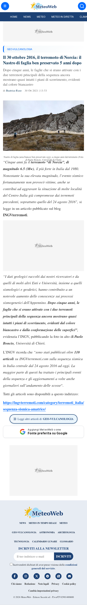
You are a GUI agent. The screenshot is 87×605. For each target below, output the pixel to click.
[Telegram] (48, 576)
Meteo (41, 16)
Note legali (43, 584)
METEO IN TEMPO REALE (43, 523)
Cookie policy (69, 584)
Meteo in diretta (62, 16)
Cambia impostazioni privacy (43, 590)
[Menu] (5, 6)
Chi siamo (16, 584)
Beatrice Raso (14, 90)
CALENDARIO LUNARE (44, 541)
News (27, 16)
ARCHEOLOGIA (66, 532)
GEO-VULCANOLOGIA (19, 49)
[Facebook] (15, 576)
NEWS (22, 523)
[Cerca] (82, 6)
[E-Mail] (69, 576)
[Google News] (58, 576)
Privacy (55, 584)
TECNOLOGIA (21, 541)
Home (13, 16)
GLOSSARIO (66, 541)
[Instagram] (26, 576)
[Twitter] (37, 576)
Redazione (29, 584)
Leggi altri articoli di (45, 419)
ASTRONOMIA (47, 532)
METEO (63, 523)
